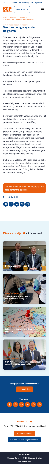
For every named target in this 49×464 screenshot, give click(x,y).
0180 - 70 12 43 (26, 433)
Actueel (13, 17)
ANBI (25, 458)
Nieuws (22, 17)
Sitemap (31, 458)
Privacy (18, 458)
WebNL (25, 461)
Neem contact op (24, 422)
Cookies (10, 458)
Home (5, 17)
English (39, 458)
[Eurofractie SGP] (7, 9)
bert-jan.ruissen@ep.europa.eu (26, 440)
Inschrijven (26, 389)
